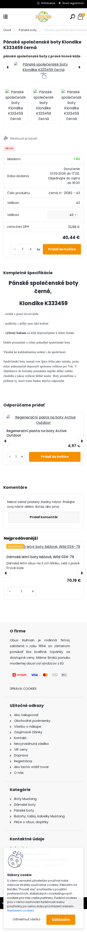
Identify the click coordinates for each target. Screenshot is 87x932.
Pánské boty (28, 30)
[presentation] (7, 67)
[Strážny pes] (43, 139)
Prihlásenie (48, 3)
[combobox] (63, 214)
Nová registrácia (73, 3)
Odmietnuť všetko (26, 919)
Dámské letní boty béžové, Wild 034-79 (40, 557)
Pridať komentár (44, 517)
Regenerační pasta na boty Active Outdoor (36, 433)
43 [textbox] (71, 215)
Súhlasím (61, 919)
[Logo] (43, 17)
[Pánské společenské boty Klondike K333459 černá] (43, 67)
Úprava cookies (23, 688)
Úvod (7, 30)
